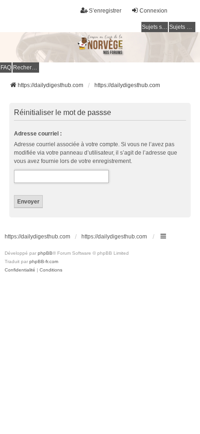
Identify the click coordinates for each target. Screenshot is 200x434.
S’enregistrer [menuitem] (105, 10)
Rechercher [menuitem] (26, 67)
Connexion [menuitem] (153, 10)
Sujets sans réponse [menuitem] (155, 27)
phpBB (45, 253)
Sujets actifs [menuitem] (182, 27)
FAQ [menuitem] (5, 67)
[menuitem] (20, 270)
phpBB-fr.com (43, 261)
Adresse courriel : (38, 133)
